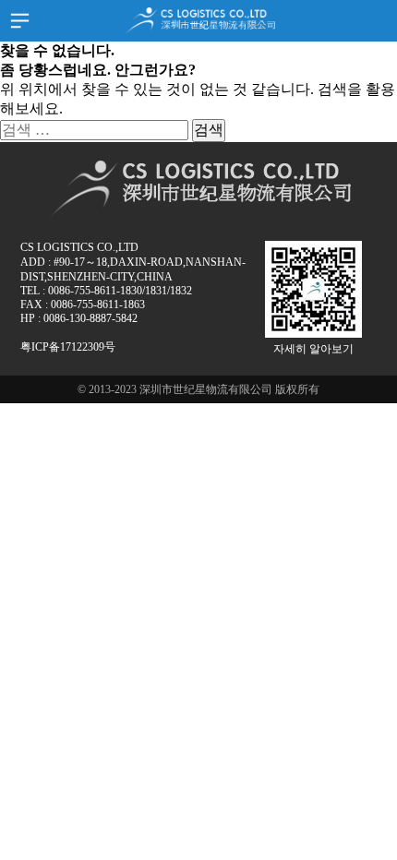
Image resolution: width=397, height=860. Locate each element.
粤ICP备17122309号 (67, 346)
